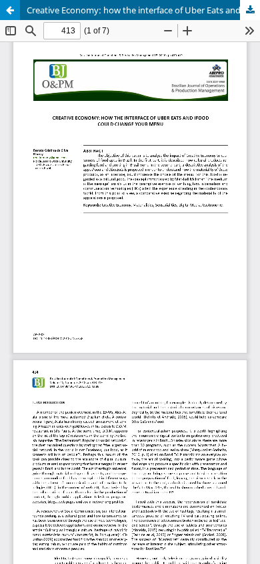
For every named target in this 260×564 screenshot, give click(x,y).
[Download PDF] (250, 10)
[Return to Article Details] (10, 10)
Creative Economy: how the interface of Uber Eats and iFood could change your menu (143, 10)
